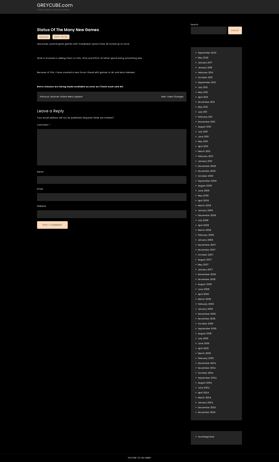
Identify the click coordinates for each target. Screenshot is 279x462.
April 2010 (203, 146)
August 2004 (205, 382)
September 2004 (207, 377)
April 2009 (203, 200)
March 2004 (204, 397)
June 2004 (204, 387)
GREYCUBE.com (55, 5)
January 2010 (205, 161)
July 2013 (203, 87)
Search (194, 24)
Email (40, 188)
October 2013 (205, 77)
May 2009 (203, 195)
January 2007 (205, 269)
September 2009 (207, 180)
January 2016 (205, 67)
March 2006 (204, 299)
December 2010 (206, 121)
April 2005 (203, 348)
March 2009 (204, 205)
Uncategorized (206, 436)
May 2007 (203, 264)
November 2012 (206, 102)
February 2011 (205, 116)
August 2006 (205, 284)
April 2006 (203, 294)
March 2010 (204, 151)
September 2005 (207, 328)
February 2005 (206, 358)
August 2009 (205, 185)
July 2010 (203, 131)
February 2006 (206, 304)
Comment (43, 124)
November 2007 (207, 249)
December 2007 (207, 244)
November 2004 (207, 368)
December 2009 (207, 166)
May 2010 (203, 141)
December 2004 (207, 363)
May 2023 (203, 57)
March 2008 (204, 230)
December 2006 (207, 274)
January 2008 (205, 239)
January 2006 (205, 309)
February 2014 (205, 72)
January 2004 (205, 402)
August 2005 (205, 333)
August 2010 (204, 126)
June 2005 (203, 343)
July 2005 (203, 338)
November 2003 (206, 412)
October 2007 (205, 254)
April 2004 (203, 392)
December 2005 (207, 313)
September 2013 (207, 82)
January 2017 (205, 62)
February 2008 (206, 235)
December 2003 (207, 407)
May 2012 (203, 107)
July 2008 (203, 220)
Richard (43, 36)
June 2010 (203, 136)
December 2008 (207, 215)
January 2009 (205, 210)
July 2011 (202, 111)
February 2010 (205, 156)
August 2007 (205, 259)
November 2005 (206, 318)
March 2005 (204, 353)
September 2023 (207, 52)
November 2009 (207, 171)
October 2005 (205, 323)
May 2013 (203, 92)
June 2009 (204, 190)
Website (41, 206)
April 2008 (203, 225)
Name (40, 171)
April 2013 (203, 97)
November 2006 (207, 279)
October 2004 (206, 372)
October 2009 (205, 176)
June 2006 (204, 289)
